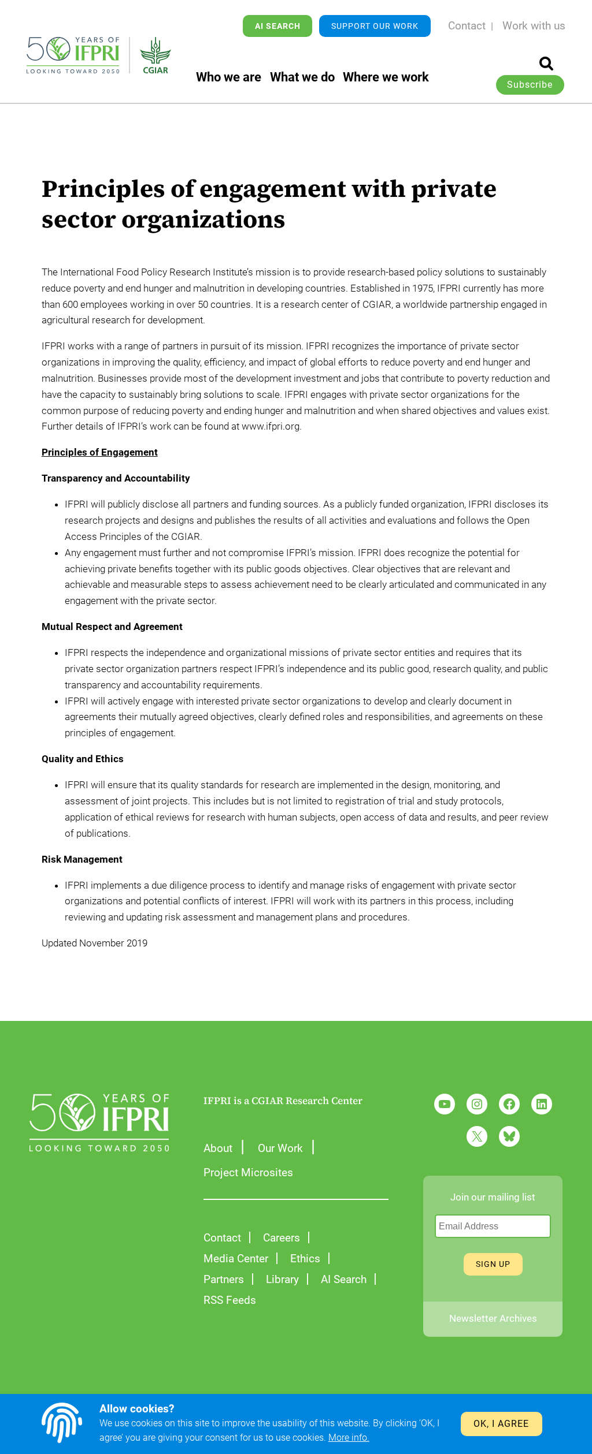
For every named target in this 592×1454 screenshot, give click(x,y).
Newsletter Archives (493, 1318)
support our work (375, 26)
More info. (348, 1438)
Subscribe (530, 85)
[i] (546, 63)
